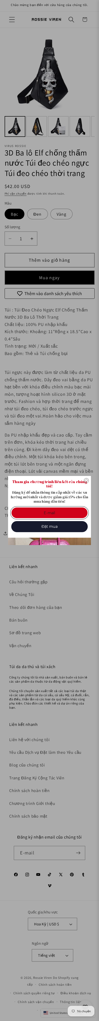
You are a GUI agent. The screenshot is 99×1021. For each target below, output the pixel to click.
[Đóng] (86, 480)
